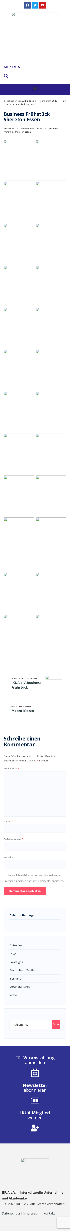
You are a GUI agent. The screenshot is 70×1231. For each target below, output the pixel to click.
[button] (35, 88)
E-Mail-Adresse (13, 839)
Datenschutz (11, 1213)
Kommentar (11, 768)
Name (8, 821)
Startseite (9, 128)
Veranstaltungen (21, 986)
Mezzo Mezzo (22, 709)
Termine (15, 978)
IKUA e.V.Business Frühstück (26, 683)
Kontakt (49, 1213)
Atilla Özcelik (29, 100)
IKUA (13, 953)
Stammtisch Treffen (23, 104)
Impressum (31, 1213)
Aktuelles (16, 945)
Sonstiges (16, 962)
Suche (56, 1024)
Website (8, 857)
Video (13, 995)
